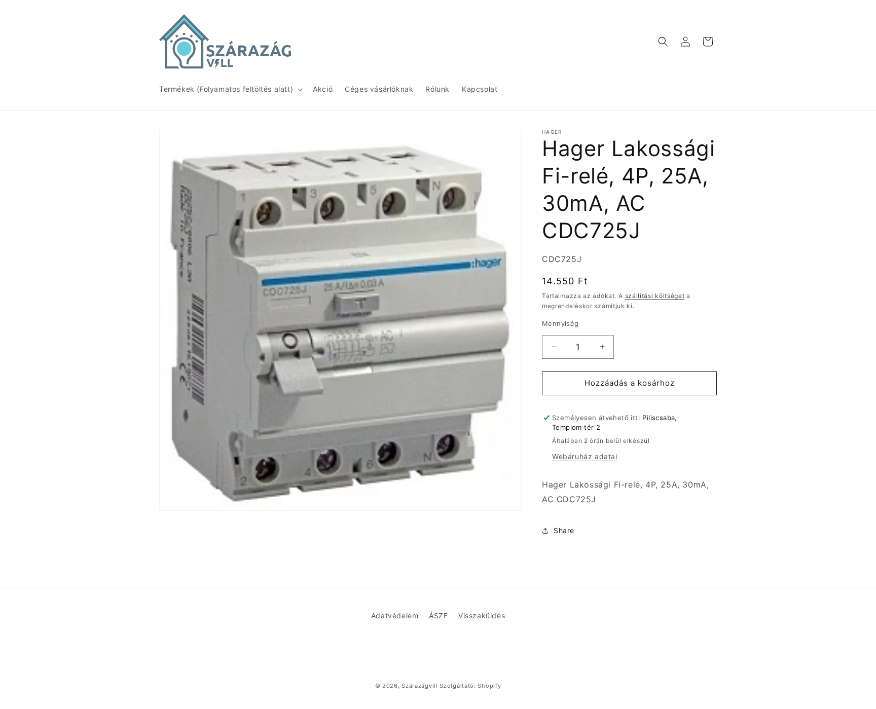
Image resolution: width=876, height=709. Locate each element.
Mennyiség (560, 323)
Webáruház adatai (584, 456)
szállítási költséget (655, 296)
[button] (230, 89)
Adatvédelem (395, 615)
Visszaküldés (481, 615)
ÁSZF (438, 615)
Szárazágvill (419, 685)
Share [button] (564, 530)
